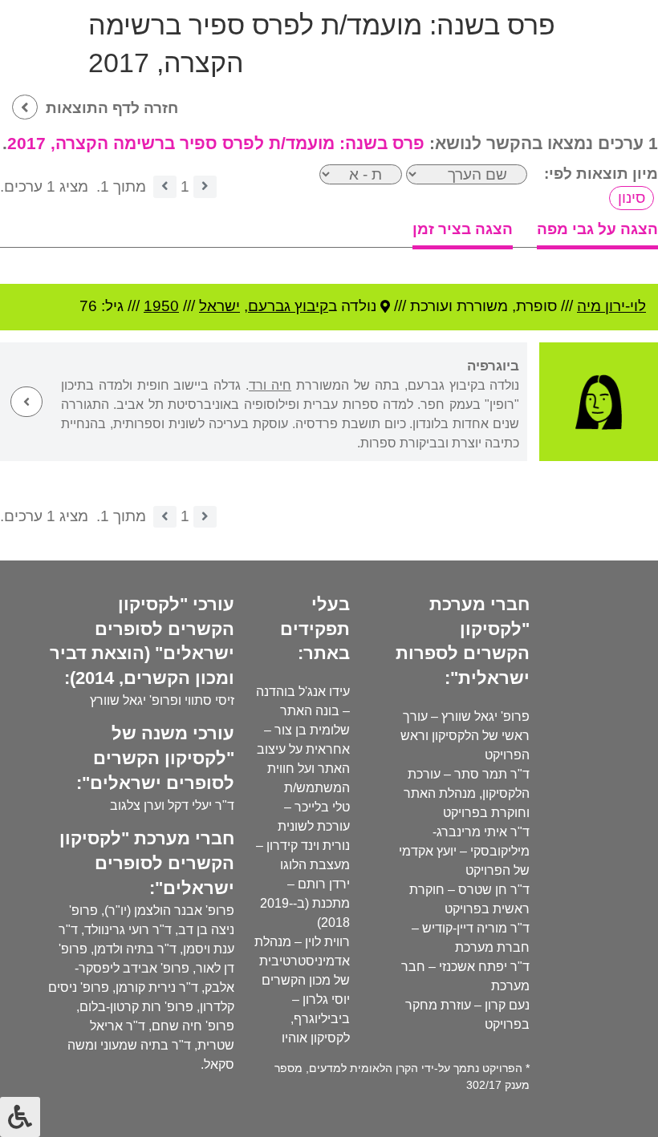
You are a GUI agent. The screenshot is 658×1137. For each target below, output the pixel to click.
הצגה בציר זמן (462, 229)
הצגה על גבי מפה (597, 229)
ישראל (219, 305)
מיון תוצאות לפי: (601, 173)
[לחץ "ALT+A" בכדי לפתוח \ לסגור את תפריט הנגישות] (20, 1117)
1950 (161, 305)
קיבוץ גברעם (288, 305)
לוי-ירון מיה (611, 305)
